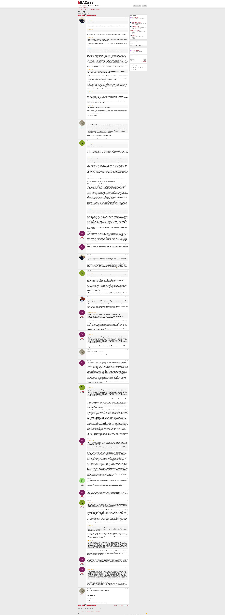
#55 (127, 478)
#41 (127, 17)
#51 (127, 349)
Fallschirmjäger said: (91, 312)
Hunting (133, 38)
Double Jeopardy (135, 26)
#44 (127, 231)
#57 (127, 500)
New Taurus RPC (135, 17)
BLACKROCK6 (143, 61)
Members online (134, 41)
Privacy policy (137, 613)
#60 (127, 588)
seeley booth (81, 13)
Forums (84, 5)
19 (91, 15)
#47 (127, 270)
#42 (127, 120)
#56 (127, 490)
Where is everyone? (136, 30)
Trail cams (134, 35)
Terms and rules (131, 613)
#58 (127, 557)
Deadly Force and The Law (136, 28)
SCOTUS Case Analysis (136, 22)
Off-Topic (133, 33)
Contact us (126, 613)
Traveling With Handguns (136, 24)
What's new (90, 5)
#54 (127, 438)
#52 (127, 360)
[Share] (126, 17)
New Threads (133, 15)
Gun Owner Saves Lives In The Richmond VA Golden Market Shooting (101, 181)
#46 (127, 254)
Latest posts (133, 48)
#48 (127, 296)
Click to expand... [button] (108, 450)
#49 (127, 310)
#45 (127, 244)
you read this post (90, 63)
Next (94, 15)
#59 (127, 567)
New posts (80, 7)
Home (80, 5)
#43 (127, 140)
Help (141, 613)
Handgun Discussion (135, 20)
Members (97, 5)
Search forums (85, 7)
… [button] (89, 15)
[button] (93, 6)
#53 (127, 384)
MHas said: (89, 20)
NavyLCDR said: (90, 440)
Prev (80, 15)
